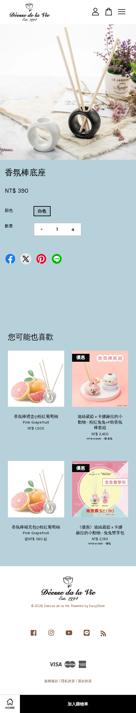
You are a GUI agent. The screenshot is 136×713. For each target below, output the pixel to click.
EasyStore (97, 606)
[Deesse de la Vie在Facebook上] (33, 636)
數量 (9, 226)
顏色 (9, 210)
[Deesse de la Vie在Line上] (86, 636)
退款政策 (85, 681)
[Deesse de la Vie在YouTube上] (69, 636)
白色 (42, 211)
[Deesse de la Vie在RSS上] (103, 635)
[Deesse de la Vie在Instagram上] (51, 636)
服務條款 (51, 681)
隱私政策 (68, 681)
